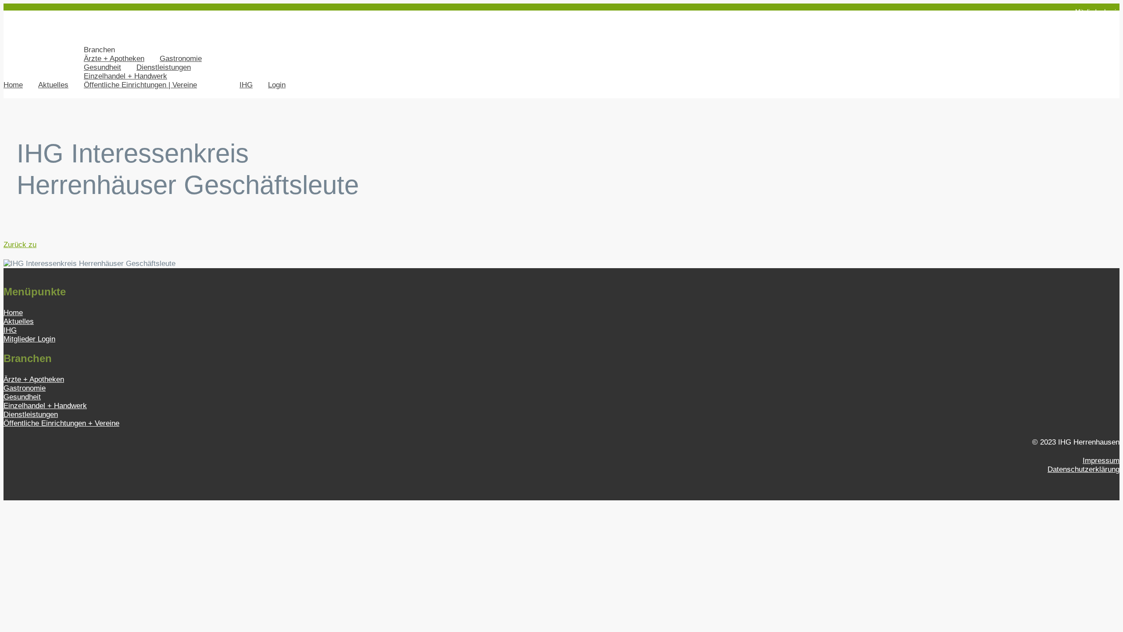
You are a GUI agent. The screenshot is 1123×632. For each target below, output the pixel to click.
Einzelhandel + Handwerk (125, 76)
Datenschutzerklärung (1083, 469)
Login (277, 85)
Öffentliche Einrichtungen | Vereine (140, 85)
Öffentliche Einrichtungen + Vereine (61, 423)
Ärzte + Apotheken (114, 58)
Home (13, 85)
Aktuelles (53, 85)
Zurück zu (20, 245)
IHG (246, 85)
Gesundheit (102, 67)
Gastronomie (181, 58)
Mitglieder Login (1097, 11)
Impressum (1101, 460)
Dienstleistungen (163, 67)
